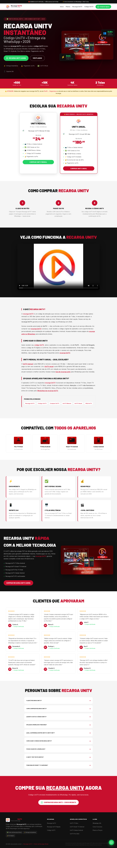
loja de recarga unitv (63, 372)
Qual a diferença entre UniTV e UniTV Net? (58, 733)
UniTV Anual (78, 403)
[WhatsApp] (111, 842)
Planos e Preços (97, 830)
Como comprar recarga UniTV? (58, 708)
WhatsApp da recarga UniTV (47, 391)
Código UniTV (88, 6)
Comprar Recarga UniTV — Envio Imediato (60, 802)
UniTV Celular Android (76, 830)
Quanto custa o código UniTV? (58, 716)
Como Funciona (97, 827)
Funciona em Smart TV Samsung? (58, 765)
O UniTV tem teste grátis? (58, 757)
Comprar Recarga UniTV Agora (18, 583)
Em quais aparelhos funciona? (58, 725)
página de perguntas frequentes (44, 353)
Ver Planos (37, 58)
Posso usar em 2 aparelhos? (58, 749)
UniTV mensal (28, 364)
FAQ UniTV (88, 403)
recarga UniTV (28, 314)
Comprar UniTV (54, 403)
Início (62, 6)
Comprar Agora (104, 6)
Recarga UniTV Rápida (53, 827)
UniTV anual (49, 366)
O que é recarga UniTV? (58, 700)
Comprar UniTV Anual (78, 168)
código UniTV (39, 345)
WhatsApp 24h (97, 823)
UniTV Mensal (67, 403)
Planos (68, 6)
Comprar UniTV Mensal (38, 162)
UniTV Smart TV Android (77, 827)
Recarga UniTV (77, 6)
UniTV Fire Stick (74, 833)
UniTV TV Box (74, 823)
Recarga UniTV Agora (17, 58)
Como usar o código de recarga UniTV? (58, 741)
